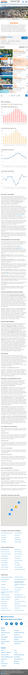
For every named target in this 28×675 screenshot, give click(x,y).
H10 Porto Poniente (4, 589)
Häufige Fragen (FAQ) (19, 632)
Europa (2, 4)
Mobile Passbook (5, 641)
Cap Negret (3, 584)
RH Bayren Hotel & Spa (19, 610)
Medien (2, 643)
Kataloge (3, 630)
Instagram (16, 639)
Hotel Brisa (17, 591)
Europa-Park (4, 659)
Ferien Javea (3, 539)
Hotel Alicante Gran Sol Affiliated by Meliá (7, 592)
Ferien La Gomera (4, 569)
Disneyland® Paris (18, 659)
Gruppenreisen (17, 643)
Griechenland (4, 663)
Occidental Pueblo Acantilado (6, 577)
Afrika (2, 650)
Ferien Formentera (18, 551)
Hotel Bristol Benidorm (5, 594)
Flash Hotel (3, 587)
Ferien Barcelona (4, 564)
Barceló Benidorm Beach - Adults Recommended (20, 582)
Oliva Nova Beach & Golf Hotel (20, 605)
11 (19, 95)
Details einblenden (27, 56)
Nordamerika (17, 656)
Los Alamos (17, 599)
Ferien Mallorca (17, 564)
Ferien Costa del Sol (18, 560)
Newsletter (16, 630)
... (16, 95)
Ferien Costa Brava (4, 567)
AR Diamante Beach (5, 579)
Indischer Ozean (5, 654)
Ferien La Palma (18, 556)
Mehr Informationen (5, 673)
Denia (7, 263)
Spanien (18, 4)
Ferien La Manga (18, 541)
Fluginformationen (18, 637)
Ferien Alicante (4, 537)
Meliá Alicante (17, 603)
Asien (15, 650)
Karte (3, 47)
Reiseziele (3, 648)
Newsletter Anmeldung (8, 616)
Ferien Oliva (3, 535)
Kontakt (3, 634)
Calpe (7, 272)
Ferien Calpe (17, 537)
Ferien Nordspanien (4, 558)
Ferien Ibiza (17, 562)
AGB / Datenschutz (5, 632)
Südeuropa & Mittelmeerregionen (10, 4)
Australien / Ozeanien (6, 652)
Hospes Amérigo (18, 589)
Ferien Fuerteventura (5, 549)
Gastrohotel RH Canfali (19, 587)
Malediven (16, 661)
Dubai (2, 661)
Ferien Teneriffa (4, 560)
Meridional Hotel (4, 605)
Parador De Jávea (4, 608)
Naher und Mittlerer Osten (7, 656)
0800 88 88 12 (23, 2)
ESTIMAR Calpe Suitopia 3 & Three (20, 585)
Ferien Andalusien (4, 556)
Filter (25, 37)
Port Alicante (17, 608)
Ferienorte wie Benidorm (20, 214)
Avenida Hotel (3, 581)
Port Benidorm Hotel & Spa (6, 610)
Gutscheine (16, 634)
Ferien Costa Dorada (18, 567)
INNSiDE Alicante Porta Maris (20, 597)
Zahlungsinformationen (19, 641)
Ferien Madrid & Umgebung (20, 569)
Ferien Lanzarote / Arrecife (6, 553)
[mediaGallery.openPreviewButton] (14, 13)
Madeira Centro (4, 601)
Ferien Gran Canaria (18, 553)
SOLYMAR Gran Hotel (19, 577)
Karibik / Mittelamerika (19, 654)
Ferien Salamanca (4, 562)
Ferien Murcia (3, 541)
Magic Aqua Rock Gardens (20, 601)
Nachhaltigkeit (4, 637)
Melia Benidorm (4, 603)
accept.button (26, 670)
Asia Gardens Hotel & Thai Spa (21, 579)
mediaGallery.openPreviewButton (26, 16)
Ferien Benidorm (18, 539)
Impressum (3, 639)
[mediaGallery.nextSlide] (26, 12)
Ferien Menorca (18, 549)
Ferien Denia (17, 535)
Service (2, 628)
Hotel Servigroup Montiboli (6, 597)
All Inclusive (17, 663)
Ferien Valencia (17, 558)
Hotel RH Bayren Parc (19, 594)
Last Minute (3, 665)
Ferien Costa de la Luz (5, 551)
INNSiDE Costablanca (5, 599)
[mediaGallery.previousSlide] (1, 12)
